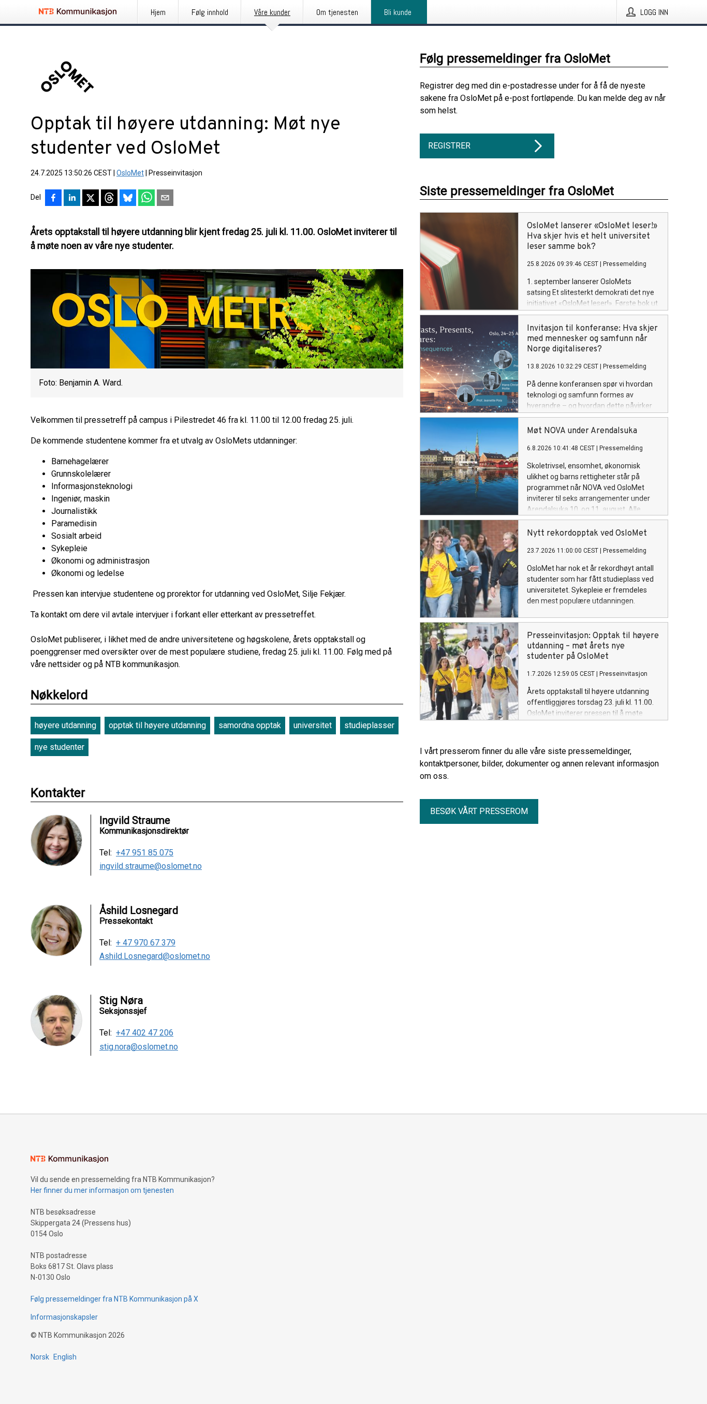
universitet (312, 725)
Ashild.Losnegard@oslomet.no (154, 956)
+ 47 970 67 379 (145, 943)
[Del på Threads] (109, 198)
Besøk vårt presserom (479, 811)
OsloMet (130, 173)
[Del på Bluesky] (128, 198)
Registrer (449, 146)
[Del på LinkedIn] (72, 198)
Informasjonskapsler (64, 1317)
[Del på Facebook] (53, 198)
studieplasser (369, 725)
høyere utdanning (65, 725)
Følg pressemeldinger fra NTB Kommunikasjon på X (114, 1299)
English (65, 1357)
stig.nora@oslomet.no (138, 1047)
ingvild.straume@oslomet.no (150, 866)
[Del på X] (90, 198)
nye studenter (59, 747)
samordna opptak (249, 725)
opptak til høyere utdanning (157, 725)
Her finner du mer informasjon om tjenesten (102, 1190)
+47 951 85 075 (144, 853)
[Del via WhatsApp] (146, 198)
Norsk (40, 1357)
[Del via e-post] (165, 198)
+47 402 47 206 (144, 1033)
